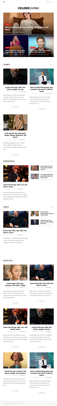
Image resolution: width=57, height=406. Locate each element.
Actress (5, 367)
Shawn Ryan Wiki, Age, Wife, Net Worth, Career (41, 284)
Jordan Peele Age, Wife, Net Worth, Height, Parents (15, 88)
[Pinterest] (42, 109)
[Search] (47, 1)
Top (53, 403)
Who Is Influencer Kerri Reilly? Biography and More (26, 28)
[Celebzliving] (28, 8)
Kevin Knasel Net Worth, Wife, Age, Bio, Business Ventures (47, 167)
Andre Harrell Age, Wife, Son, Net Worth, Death (15, 328)
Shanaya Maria (8, 32)
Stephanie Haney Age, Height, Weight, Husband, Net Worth (15, 51)
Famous (6, 207)
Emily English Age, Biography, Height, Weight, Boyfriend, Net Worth (15, 135)
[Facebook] (12, 107)
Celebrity (8, 24)
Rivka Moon (22, 139)
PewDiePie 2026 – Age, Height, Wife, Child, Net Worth (40, 51)
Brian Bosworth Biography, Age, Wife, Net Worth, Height (47, 213)
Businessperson (9, 161)
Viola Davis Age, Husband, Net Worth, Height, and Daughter (15, 372)
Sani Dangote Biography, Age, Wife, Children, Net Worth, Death (47, 176)
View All (52, 64)
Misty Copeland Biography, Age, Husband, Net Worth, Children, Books (41, 89)
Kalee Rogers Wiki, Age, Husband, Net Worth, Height (15, 284)
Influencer (6, 279)
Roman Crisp (8, 54)
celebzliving (22, 91)
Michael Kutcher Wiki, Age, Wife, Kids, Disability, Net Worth (47, 222)
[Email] (44, 109)
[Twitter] (14, 107)
